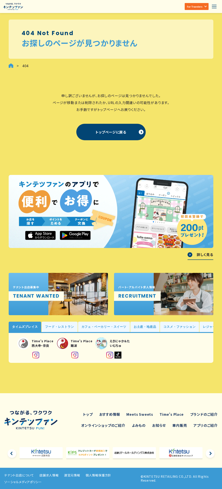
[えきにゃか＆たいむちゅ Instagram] (109, 355)
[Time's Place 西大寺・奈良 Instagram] (35, 355)
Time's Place (172, 414)
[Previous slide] (12, 453)
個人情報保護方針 (98, 475)
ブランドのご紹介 (204, 414)
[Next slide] (210, 453)
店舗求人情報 (49, 475)
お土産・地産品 (145, 326)
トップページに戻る (111, 132)
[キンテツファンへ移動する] (11, 65)
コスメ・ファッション (179, 326)
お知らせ (159, 425)
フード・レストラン (59, 326)
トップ (88, 414)
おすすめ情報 (109, 414)
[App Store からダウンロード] (40, 235)
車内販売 (179, 425)
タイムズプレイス (25, 326)
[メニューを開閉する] (214, 6)
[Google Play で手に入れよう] (75, 235)
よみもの (139, 425)
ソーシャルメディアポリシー (23, 482)
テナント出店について (19, 475)
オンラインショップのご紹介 (103, 425)
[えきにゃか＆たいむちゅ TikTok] (117, 355)
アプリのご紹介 (205, 425)
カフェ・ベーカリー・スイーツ (104, 326)
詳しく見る (205, 254)
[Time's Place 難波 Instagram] (74, 355)
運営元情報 (72, 475)
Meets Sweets (139, 414)
